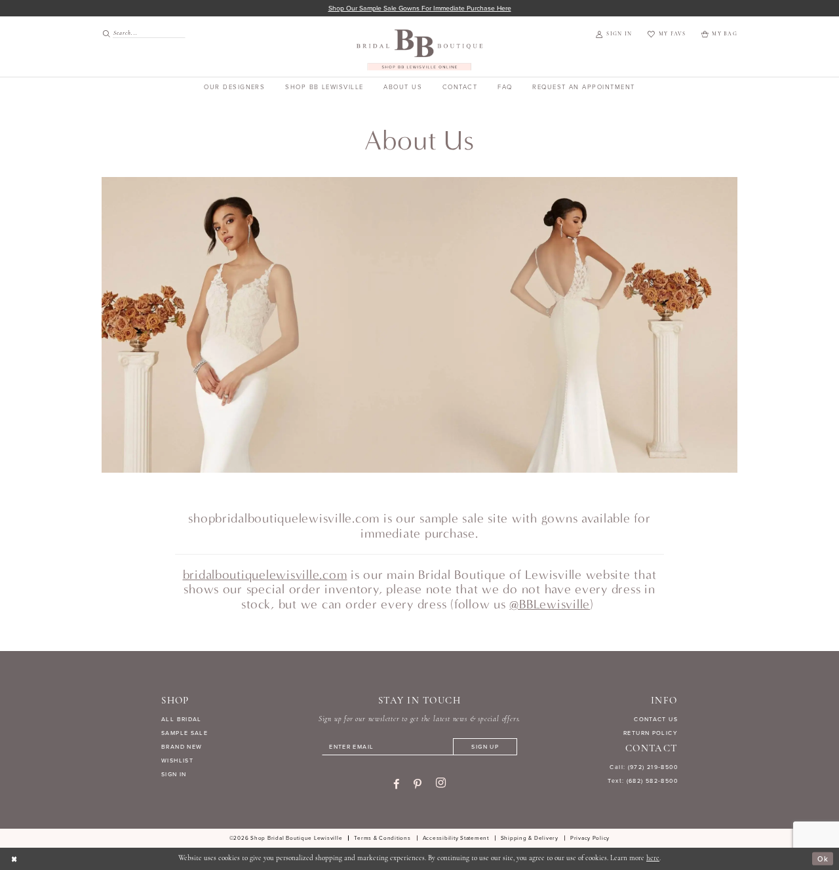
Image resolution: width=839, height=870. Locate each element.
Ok (823, 859)
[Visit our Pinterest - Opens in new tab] (417, 784)
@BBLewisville (549, 604)
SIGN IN (174, 774)
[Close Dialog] (14, 858)
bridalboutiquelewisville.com (265, 574)
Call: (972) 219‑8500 (644, 767)
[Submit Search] (107, 33)
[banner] (420, 49)
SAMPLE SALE (184, 733)
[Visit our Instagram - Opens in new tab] (441, 783)
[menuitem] (139, 33)
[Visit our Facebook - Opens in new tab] (396, 784)
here (652, 858)
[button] (614, 34)
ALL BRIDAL (181, 719)
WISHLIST (177, 760)
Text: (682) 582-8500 (643, 780)
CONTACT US (656, 719)
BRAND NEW (181, 746)
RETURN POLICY (650, 733)
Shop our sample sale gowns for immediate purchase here (419, 8)
